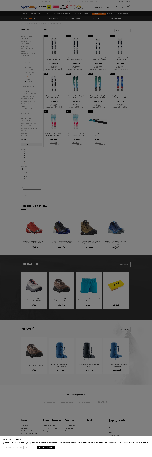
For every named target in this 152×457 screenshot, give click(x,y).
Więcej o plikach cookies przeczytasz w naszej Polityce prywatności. (18, 443)
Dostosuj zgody (30, 447)
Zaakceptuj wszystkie (46, 447)
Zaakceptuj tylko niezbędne (13, 447)
